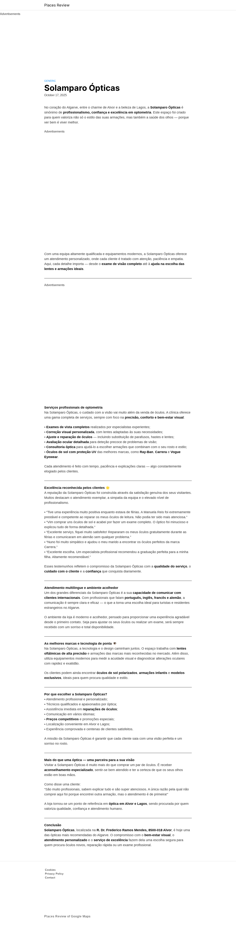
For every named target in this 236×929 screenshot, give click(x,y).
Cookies (50, 869)
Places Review (57, 5)
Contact (50, 877)
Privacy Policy (54, 873)
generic (50, 80)
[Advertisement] (118, 44)
